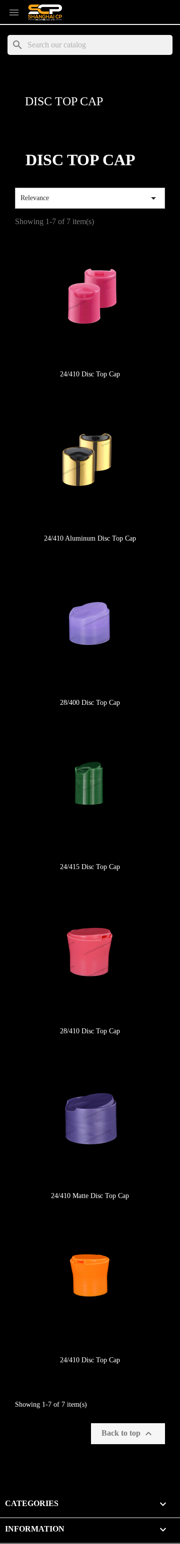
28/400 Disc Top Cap (90, 702)
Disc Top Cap (64, 101)
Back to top (128, 1434)
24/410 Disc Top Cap (90, 374)
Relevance (90, 198)
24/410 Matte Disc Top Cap (90, 1196)
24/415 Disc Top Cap (90, 867)
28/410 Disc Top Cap (90, 1031)
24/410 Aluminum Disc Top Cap (90, 538)
